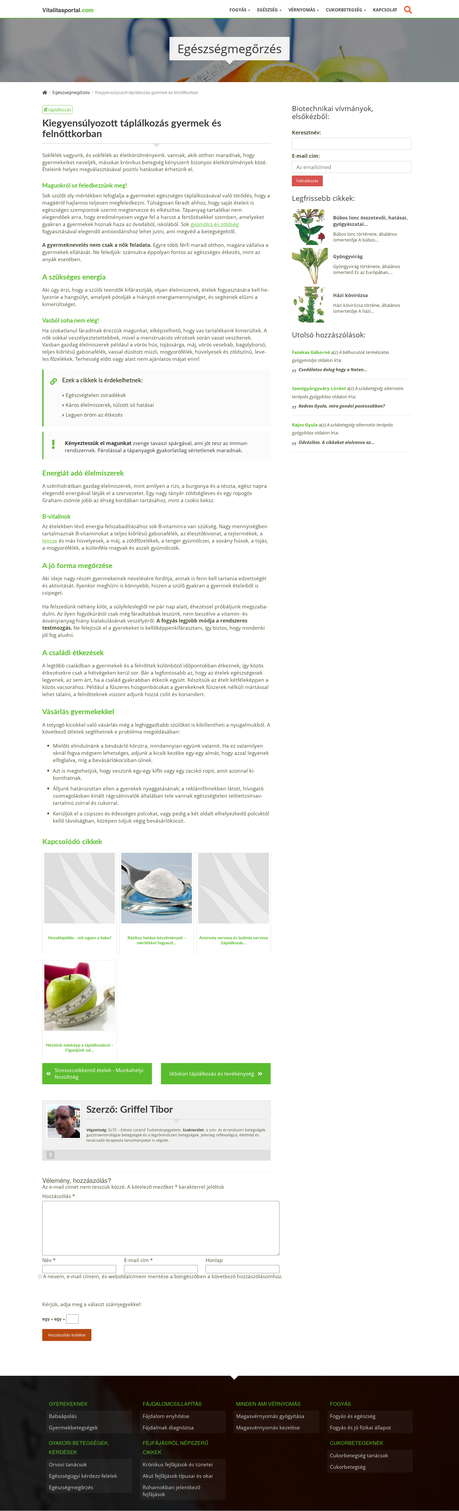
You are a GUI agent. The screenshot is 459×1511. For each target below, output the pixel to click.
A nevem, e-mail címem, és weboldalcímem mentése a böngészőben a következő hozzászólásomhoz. (163, 1276)
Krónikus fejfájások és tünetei (178, 1464)
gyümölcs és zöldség (214, 224)
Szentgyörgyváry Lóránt (319, 388)
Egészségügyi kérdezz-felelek (83, 1475)
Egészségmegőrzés (71, 1487)
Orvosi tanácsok (68, 1464)
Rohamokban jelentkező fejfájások (171, 1491)
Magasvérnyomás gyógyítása (270, 1416)
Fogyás (239, 10)
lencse (49, 540)
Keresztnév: (306, 132)
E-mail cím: (306, 155)
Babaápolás (63, 1416)
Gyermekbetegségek (73, 1427)
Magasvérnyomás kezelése (268, 1427)
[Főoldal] (44, 92)
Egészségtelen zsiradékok (96, 395)
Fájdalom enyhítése (166, 1416)
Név (49, 1260)
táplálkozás (59, 109)
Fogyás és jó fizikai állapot (360, 1427)
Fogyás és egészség (352, 1416)
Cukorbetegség (344, 10)
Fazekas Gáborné (311, 352)
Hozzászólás (58, 1196)
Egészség (268, 10)
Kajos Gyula (305, 425)
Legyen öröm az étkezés (94, 414)
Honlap (214, 1260)
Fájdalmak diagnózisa (168, 1427)
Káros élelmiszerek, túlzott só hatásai (110, 404)
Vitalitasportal (68, 10)
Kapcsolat (385, 10)
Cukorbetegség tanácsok (359, 1455)
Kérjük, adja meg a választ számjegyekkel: (92, 1304)
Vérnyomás (302, 10)
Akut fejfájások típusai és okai (178, 1475)
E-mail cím (138, 1260)
